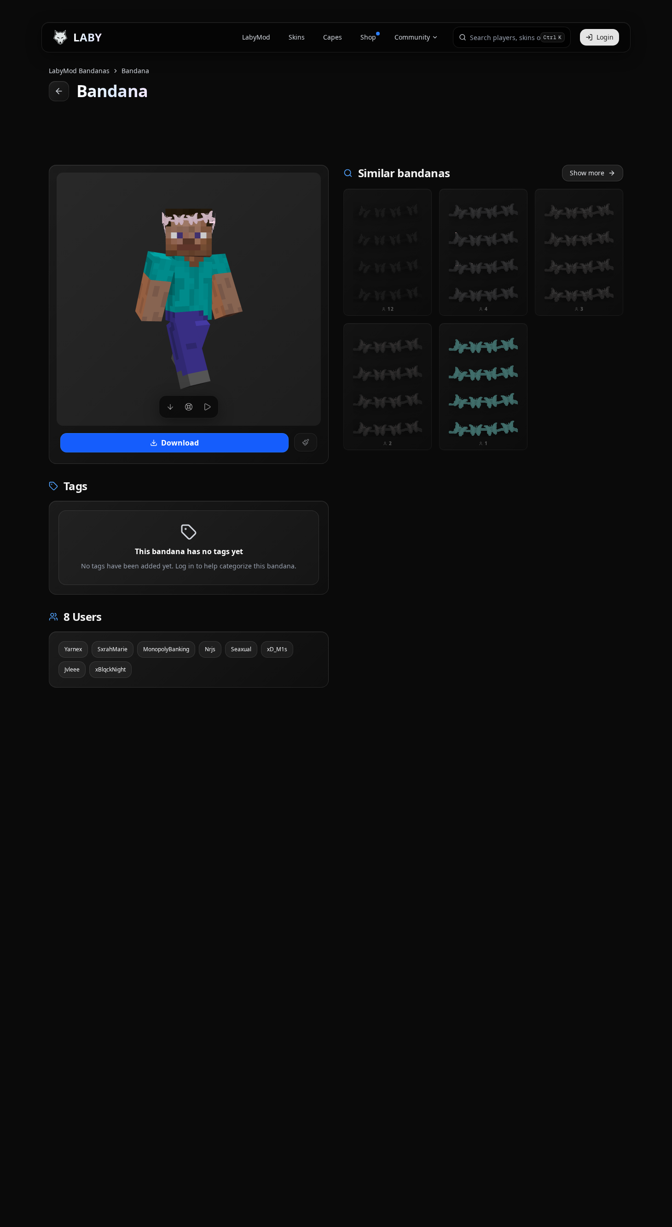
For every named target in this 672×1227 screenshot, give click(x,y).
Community (412, 37)
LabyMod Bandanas (79, 70)
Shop (368, 37)
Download (180, 443)
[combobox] (505, 37)
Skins (297, 37)
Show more (587, 172)
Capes (332, 37)
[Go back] (59, 91)
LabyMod (256, 37)
